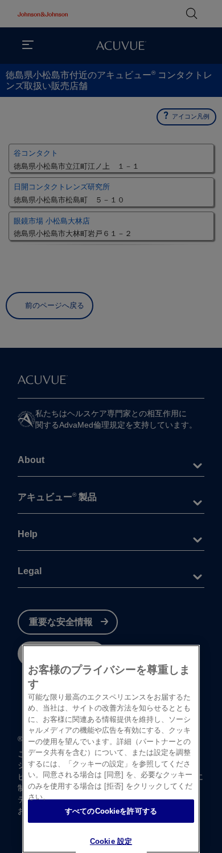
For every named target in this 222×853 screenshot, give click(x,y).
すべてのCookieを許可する (111, 811)
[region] (111, 749)
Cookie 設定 (111, 841)
